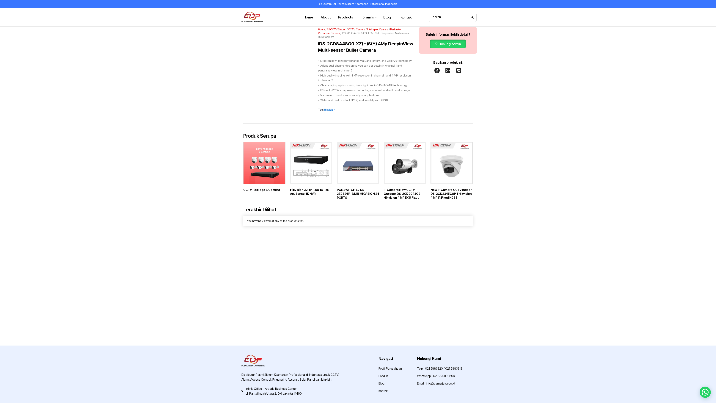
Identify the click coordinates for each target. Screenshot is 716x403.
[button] (448, 44)
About (326, 17)
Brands (368, 17)
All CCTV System (336, 29)
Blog (387, 17)
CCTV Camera (356, 29)
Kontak (406, 17)
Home (308, 17)
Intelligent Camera (377, 29)
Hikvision (329, 109)
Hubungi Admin (450, 44)
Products (345, 17)
